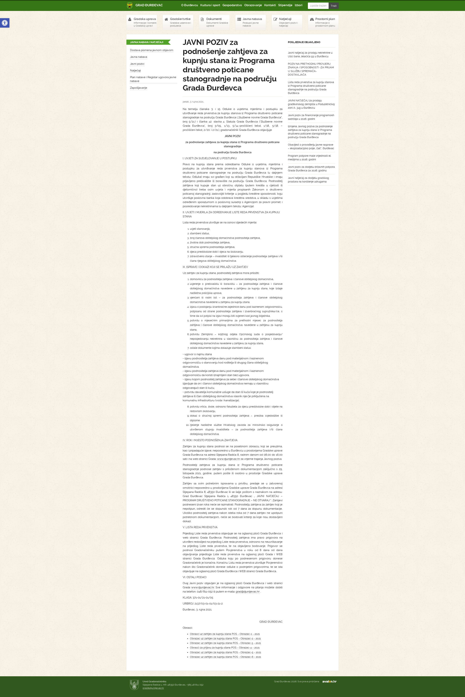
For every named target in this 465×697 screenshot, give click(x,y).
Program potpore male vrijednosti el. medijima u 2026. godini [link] (309, 157)
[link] (4, 23)
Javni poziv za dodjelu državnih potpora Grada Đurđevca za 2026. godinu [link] (311, 168)
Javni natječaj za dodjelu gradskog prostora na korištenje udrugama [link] (308, 179)
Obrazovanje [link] (253, 5)
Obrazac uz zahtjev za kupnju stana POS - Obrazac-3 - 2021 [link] (225, 643)
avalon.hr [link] (330, 681)
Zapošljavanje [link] (138, 87)
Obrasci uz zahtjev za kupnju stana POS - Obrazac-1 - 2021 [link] (225, 633)
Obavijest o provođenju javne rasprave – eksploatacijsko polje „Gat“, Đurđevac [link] (311, 146)
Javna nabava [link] (138, 57)
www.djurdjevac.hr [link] (228, 459)
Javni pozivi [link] (137, 63)
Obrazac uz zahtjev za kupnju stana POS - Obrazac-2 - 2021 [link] (225, 638)
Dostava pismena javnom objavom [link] (151, 50)
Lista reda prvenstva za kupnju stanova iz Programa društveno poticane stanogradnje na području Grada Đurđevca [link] (311, 88)
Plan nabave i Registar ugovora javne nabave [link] (153, 79)
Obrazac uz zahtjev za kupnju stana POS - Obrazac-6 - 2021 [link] (225, 656)
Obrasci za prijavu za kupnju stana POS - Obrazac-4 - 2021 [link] (225, 647)
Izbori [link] (298, 5)
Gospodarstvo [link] (232, 5)
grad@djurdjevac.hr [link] (248, 591)
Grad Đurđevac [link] (144, 5)
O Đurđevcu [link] (189, 5)
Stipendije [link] (285, 5)
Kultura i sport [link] (210, 5)
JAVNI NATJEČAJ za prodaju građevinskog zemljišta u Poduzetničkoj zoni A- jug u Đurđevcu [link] (311, 104)
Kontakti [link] (270, 5)
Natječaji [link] (135, 70)
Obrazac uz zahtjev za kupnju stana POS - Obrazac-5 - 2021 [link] (225, 652)
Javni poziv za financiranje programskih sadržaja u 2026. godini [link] (311, 117)
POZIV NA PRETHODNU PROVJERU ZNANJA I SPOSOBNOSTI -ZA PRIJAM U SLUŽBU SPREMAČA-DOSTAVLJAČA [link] (311, 69)
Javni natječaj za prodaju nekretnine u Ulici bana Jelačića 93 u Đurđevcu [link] (310, 54)
